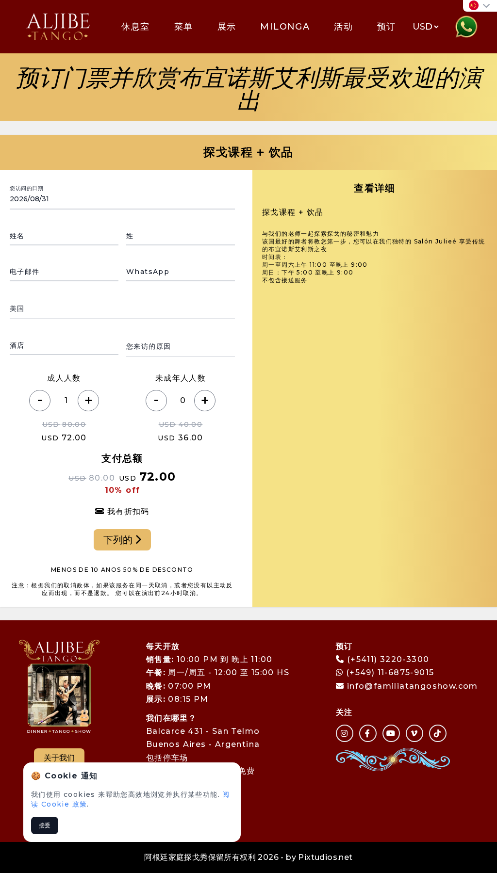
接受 (44, 825)
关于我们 (59, 757)
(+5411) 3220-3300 (388, 659)
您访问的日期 (26, 188)
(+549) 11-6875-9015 (388, 672)
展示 (226, 26)
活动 (343, 26)
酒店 (17, 345)
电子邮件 (25, 271)
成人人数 (64, 378)
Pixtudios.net (325, 857)
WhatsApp (147, 271)
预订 (386, 26)
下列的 (119, 540)
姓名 (17, 235)
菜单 (183, 26)
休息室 (135, 26)
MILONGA (285, 26)
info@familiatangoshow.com (412, 686)
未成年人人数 (180, 378)
